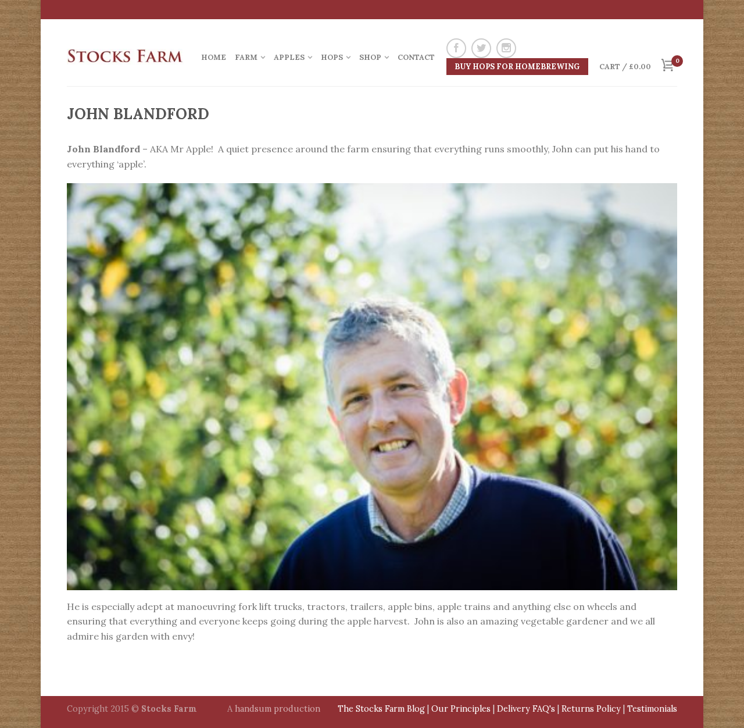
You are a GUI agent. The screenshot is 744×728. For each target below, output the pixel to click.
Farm (246, 57)
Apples (289, 57)
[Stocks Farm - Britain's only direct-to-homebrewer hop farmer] (125, 52)
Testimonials (652, 709)
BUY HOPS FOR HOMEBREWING (517, 67)
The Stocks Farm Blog (381, 709)
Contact (416, 57)
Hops (332, 57)
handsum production (277, 709)
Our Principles (461, 709)
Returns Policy (591, 709)
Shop (370, 57)
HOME (213, 57)
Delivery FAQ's (526, 709)
